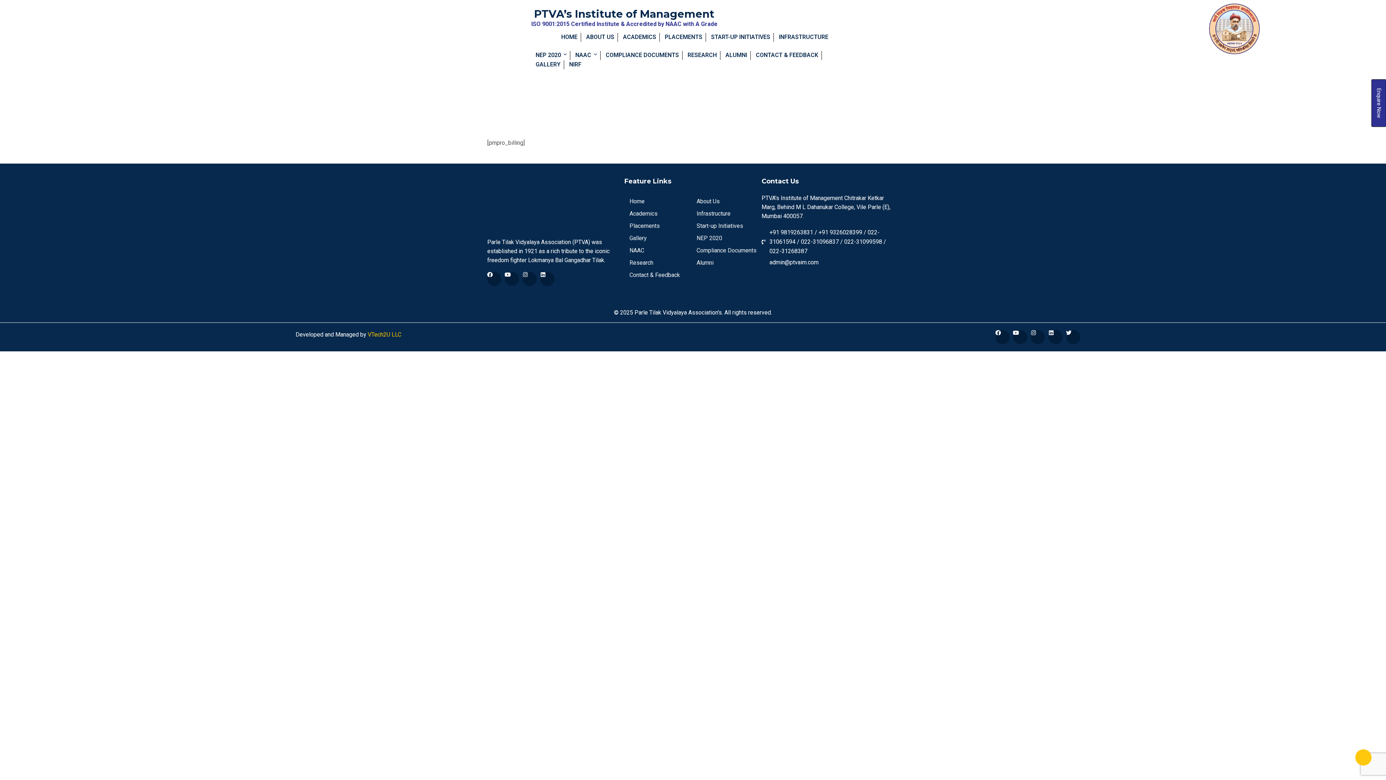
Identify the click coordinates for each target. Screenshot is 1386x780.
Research (702, 55)
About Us (600, 37)
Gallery (548, 64)
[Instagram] (530, 279)
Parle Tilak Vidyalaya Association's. (679, 312)
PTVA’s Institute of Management (624, 14)
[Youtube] (512, 279)
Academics (639, 37)
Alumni (736, 55)
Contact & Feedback (787, 55)
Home (569, 37)
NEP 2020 (548, 55)
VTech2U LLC (383, 334)
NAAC (583, 55)
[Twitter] (1073, 337)
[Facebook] (494, 279)
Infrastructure (803, 37)
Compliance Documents (642, 55)
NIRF (575, 64)
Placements (683, 37)
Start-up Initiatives (740, 37)
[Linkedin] (547, 279)
